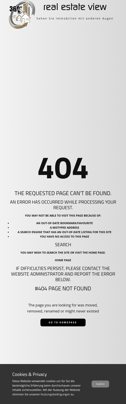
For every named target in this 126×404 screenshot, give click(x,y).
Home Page (63, 260)
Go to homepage (63, 322)
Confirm (100, 384)
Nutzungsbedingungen (56, 394)
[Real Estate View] (22, 14)
